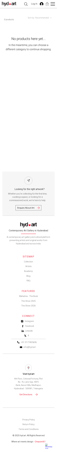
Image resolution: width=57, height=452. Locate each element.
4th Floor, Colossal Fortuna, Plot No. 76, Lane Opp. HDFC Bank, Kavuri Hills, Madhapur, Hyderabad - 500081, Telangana (28, 383)
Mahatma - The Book (28, 296)
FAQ (28, 280)
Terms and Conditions (29, 429)
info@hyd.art (30, 347)
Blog (28, 276)
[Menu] (53, 4)
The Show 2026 (28, 305)
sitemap (28, 256)
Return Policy (28, 424)
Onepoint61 (40, 441)
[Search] (26, 4)
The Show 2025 (28, 301)
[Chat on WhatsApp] (49, 446)
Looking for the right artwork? (29, 189)
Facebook (29, 326)
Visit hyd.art (28, 374)
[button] (47, 4)
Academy (28, 271)
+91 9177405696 (29, 342)
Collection (28, 261)
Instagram (29, 321)
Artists (28, 266)
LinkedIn (29, 330)
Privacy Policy (28, 419)
